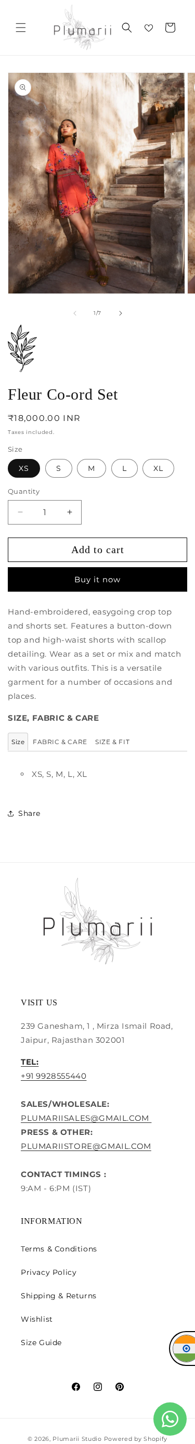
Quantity (24, 491)
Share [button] (29, 813)
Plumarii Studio (77, 1438)
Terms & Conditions (59, 1249)
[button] (20, 27)
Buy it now (97, 579)
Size (17, 742)
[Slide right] (120, 313)
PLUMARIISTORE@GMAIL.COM (86, 1146)
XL (158, 468)
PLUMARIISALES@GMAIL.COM (86, 1118)
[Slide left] (74, 313)
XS (24, 468)
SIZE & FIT (112, 742)
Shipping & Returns (59, 1295)
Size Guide (41, 1342)
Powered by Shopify (136, 1438)
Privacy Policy (48, 1272)
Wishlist (37, 1319)
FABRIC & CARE (60, 742)
